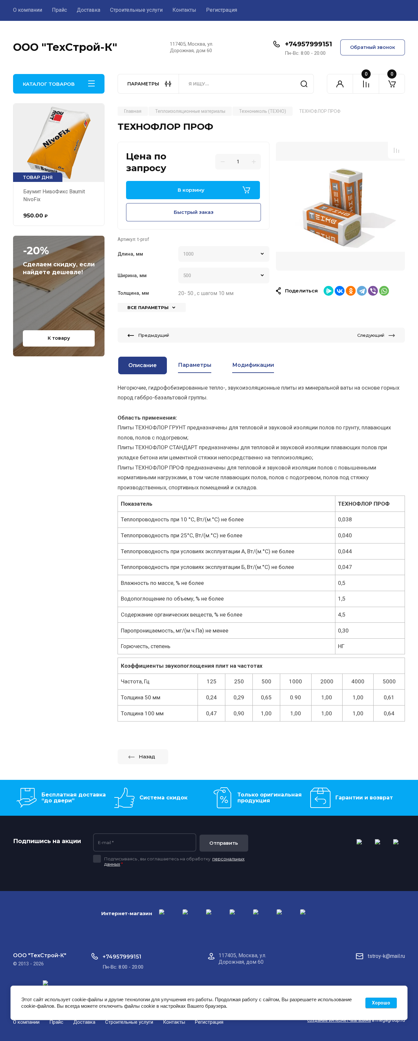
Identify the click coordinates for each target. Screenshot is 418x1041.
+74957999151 (308, 44)
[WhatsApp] (384, 291)
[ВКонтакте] (340, 291)
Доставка (88, 10)
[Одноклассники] (351, 291)
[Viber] (373, 291)
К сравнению (396, 150)
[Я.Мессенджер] (328, 291)
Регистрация (221, 10)
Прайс (59, 10)
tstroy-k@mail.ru (386, 956)
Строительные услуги (136, 10)
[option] (340, 206)
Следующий (370, 335)
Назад (147, 756)
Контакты (184, 10)
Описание (142, 365)
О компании (27, 10)
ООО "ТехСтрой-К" (65, 47)
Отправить (223, 843)
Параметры (194, 365)
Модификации (253, 365)
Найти (304, 84)
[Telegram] (362, 291)
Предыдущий (153, 335)
